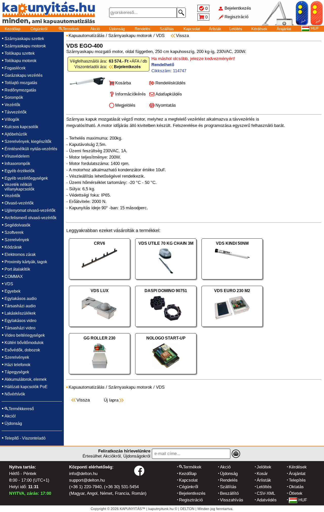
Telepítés (297, 480)
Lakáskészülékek (20, 313)
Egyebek (13, 291)
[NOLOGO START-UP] (166, 375)
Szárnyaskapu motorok (25, 46)
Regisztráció (191, 500)
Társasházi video (20, 328)
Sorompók (14, 97)
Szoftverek (14, 232)
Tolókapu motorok (20, 61)
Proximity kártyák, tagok (26, 262)
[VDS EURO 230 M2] (232, 328)
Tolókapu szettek (20, 53)
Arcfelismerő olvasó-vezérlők (30, 218)
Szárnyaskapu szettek (24, 38)
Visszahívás (231, 500)
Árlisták (215, 29)
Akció (95, 29)
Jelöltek (264, 467)
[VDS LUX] (99, 328)
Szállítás (167, 29)
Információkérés (130, 94)
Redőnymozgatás (20, 90)
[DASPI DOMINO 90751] (166, 328)
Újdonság (117, 29)
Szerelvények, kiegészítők (28, 141)
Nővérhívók (15, 394)
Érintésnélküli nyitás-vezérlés (31, 149)
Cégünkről (38, 29)
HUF (302, 500)
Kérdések (259, 29)
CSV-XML (266, 493)
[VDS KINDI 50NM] (232, 280)
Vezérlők (12, 105)
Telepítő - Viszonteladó (25, 438)
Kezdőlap (12, 29)
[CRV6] (99, 280)
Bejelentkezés (192, 493)
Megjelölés (125, 105)
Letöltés (235, 29)
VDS (9, 284)
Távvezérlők (16, 112)
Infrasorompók (17, 163)
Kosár (262, 473)
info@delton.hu (83, 473)
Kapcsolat (192, 29)
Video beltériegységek (25, 335)
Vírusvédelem (17, 156)
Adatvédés (267, 500)
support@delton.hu (87, 480)
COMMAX (14, 276)
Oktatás (296, 486)
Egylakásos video (20, 320)
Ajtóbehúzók (16, 134)
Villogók (12, 119)
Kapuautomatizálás (87, 35)
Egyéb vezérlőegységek (26, 178)
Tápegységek (17, 372)
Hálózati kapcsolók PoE (26, 387)
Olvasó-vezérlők (19, 203)
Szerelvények (17, 240)
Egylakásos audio (21, 298)
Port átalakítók (17, 269)
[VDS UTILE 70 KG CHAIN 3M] (166, 280)
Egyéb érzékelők (20, 171)
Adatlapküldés (168, 94)
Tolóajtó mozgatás (21, 83)
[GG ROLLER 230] (99, 375)
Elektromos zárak (20, 254)
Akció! (10, 416)
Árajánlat (284, 29)
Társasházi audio (20, 306)
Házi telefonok (17, 365)
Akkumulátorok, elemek (26, 379)
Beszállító (229, 493)
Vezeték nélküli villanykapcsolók (19, 186)
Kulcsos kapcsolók (21, 127)
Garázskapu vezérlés (24, 75)
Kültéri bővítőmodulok (24, 342)
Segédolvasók (17, 225)
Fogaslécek (15, 68)
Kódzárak (13, 247)
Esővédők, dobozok (22, 350)
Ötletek (295, 493)
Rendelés (142, 29)
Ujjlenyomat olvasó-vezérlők (30, 210)
